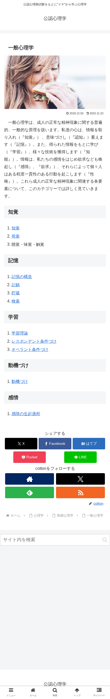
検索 (16, 301)
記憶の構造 (22, 276)
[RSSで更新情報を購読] (80, 492)
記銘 (16, 285)
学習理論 (20, 333)
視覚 (16, 236)
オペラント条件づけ (30, 349)
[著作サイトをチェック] (29, 479)
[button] (104, 540)
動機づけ (20, 381)
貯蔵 (16, 293)
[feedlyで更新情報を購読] (29, 492)
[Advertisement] (55, 609)
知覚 (16, 228)
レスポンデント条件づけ (34, 341)
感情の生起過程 (26, 414)
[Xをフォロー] (80, 479)
